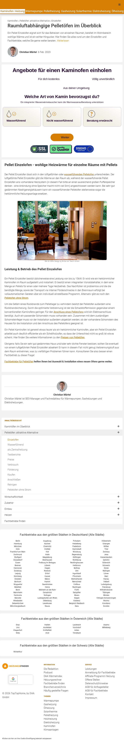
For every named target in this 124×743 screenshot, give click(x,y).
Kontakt (89, 685)
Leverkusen (47, 594)
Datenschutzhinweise (96, 674)
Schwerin (106, 556)
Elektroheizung (102, 11)
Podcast (48, 663)
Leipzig (18, 564)
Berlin (18, 532)
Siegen (77, 589)
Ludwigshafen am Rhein (47, 589)
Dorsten (106, 597)
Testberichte (14, 445)
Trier (106, 540)
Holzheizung (50, 709)
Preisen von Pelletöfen (73, 328)
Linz (18, 618)
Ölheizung (118, 11)
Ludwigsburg (106, 575)
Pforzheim (77, 567)
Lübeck (47, 556)
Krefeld (47, 540)
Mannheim (17, 583)
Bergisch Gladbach (76, 594)
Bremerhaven (76, 570)
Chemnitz (47, 537)
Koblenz (76, 592)
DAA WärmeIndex (53, 667)
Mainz (47, 570)
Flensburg (106, 578)
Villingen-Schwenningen (106, 589)
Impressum (91, 688)
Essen (17, 554)
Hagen (47, 559)
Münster (18, 589)
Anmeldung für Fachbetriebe (100, 663)
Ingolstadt (77, 564)
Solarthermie (84, 11)
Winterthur (17, 643)
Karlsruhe (18, 586)
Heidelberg (76, 535)
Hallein (47, 616)
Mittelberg (106, 618)
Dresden (18, 570)
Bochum (17, 573)
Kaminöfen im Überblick (17, 417)
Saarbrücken (47, 575)
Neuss (47, 597)
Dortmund (18, 545)
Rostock (47, 562)
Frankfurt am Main (17, 543)
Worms (106, 592)
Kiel (47, 543)
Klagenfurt (17, 621)
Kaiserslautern (106, 548)
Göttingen (77, 548)
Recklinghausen (76, 554)
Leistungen (91, 659)
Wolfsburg (77, 551)
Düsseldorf (17, 551)
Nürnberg (18, 567)
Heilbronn (77, 556)
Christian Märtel (62, 385)
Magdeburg (47, 548)
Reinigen (12, 475)
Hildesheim (106, 532)
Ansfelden (47, 618)
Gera (77, 597)
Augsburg (47, 532)
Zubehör (9, 493)
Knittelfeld (47, 621)
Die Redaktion (51, 659)
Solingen (47, 586)
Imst (47, 624)
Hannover (18, 559)
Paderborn (76, 537)
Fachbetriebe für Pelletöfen (19, 352)
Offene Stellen (92, 670)
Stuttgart (17, 548)
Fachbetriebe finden (15, 512)
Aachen (47, 535)
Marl (106, 567)
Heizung (20, 11)
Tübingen (106, 583)
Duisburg (17, 562)
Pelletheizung (52, 11)
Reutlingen (76, 578)
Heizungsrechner (53, 670)
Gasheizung (68, 11)
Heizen (8, 505)
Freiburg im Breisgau (47, 554)
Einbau (8, 499)
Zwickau (106, 543)
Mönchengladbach (17, 597)
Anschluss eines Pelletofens (68, 302)
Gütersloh (106, 554)
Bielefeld (17, 578)
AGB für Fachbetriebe (96, 681)
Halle (47, 545)
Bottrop (77, 559)
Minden (106, 586)
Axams (106, 616)
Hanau (106, 570)
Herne (47, 578)
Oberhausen (47, 551)
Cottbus (76, 575)
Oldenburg (47, 592)
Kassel (47, 567)
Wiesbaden (17, 592)
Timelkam (77, 624)
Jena (106, 545)
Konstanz (106, 594)
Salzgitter (77, 583)
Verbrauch (13, 455)
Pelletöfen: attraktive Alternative (21, 423)
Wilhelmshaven (106, 581)
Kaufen (11, 465)
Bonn (18, 581)
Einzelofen (13, 430)
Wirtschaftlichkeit (14, 487)
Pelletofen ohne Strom (19, 480)
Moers (76, 586)
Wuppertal (18, 575)
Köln (18, 540)
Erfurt (47, 564)
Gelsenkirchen (17, 594)
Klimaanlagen (51, 720)
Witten (106, 537)
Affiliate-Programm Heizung (100, 667)
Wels (18, 624)
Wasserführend (16, 435)
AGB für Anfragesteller (97, 677)
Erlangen (106, 535)
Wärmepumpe (34, 11)
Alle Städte (96, 525)
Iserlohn (106, 551)
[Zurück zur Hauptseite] (20, 657)
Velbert (106, 573)
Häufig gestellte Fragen (56, 681)
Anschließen (14, 470)
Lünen (106, 564)
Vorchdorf (77, 618)
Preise (11, 450)
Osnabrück (47, 583)
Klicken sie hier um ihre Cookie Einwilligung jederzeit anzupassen (26, 729)
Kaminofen (7, 11)
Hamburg (18, 535)
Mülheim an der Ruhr (47, 581)
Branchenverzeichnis (55, 677)
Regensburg (77, 545)
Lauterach (77, 616)
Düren (106, 559)
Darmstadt (76, 540)
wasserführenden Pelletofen (79, 165)
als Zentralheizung (17, 440)
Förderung (13, 460)
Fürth (77, 581)
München (18, 537)
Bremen (18, 556)
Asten (76, 621)
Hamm (47, 573)
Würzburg (77, 543)
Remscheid (76, 573)
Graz (18, 616)
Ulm (76, 562)
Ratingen (106, 562)
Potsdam (77, 532)
